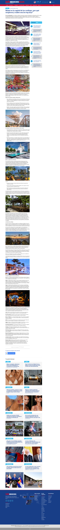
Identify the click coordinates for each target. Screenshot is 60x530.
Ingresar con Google (11, 353)
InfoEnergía (43, 499)
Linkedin (35, 498)
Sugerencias (7, 503)
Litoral (42, 507)
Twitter (35, 497)
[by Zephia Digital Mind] (30, 528)
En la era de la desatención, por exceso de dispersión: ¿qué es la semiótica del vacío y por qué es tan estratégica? (37, 48)
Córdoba (42, 498)
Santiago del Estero (43, 518)
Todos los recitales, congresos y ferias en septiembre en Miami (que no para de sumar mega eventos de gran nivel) (37, 35)
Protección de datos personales (39, 525)
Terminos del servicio (39, 526)
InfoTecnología (44, 504)
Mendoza (42, 508)
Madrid (49, 498)
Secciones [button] (11, 5)
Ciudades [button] (16, 5)
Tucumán (42, 519)
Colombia (49, 497)
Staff (31, 5)
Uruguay (49, 502)
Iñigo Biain (47, 525)
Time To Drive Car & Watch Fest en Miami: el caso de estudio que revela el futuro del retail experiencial (37, 30)
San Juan (42, 513)
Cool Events (9, 387)
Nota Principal (28, 412)
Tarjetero (27, 5)
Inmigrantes (9, 412)
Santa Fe (42, 516)
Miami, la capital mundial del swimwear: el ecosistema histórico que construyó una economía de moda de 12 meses (36, 39)
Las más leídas (22, 5)
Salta (42, 512)
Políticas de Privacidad (32, 525)
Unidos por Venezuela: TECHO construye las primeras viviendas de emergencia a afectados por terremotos (37, 44)
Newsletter (35, 5)
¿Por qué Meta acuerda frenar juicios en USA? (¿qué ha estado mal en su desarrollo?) (37, 61)
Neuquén (42, 509)
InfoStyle (43, 503)
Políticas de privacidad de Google (32, 526)
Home (7, 5)
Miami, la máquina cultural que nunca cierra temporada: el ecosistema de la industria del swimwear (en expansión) (37, 26)
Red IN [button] (39, 5)
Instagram (36, 499)
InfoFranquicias (44, 500)
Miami (7, 8)
